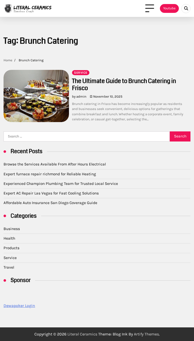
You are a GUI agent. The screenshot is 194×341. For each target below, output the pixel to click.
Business (12, 228)
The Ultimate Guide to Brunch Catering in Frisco (124, 84)
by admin (79, 96)
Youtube (169, 8)
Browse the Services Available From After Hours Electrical (55, 164)
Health (9, 238)
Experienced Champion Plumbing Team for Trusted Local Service (61, 183)
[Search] (185, 8)
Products (11, 248)
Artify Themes (146, 334)
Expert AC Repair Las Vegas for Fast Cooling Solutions (51, 193)
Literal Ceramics (82, 334)
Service (80, 72)
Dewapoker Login (19, 305)
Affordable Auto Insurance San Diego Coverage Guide (50, 203)
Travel (9, 267)
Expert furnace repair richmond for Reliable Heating (50, 174)
